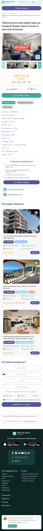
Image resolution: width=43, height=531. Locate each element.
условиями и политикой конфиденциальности (27, 399)
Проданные (6, 490)
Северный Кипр (7, 476)
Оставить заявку (23, 95)
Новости (5, 499)
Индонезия (5, 481)
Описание (7, 107)
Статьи (5, 502)
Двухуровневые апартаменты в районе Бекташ (19, 287)
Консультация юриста (30, 476)
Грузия (4, 485)
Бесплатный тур (15, 195)
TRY (29, 82)
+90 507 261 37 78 (13, 421)
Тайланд (5, 483)
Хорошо (12, 526)
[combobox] (5, 374)
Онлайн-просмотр (16, 189)
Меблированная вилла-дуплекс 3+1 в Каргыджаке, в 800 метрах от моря (18, 337)
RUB (19, 82)
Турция (4, 474)
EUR (13, 82)
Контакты (6, 505)
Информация (8, 103)
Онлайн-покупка (28, 481)
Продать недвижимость (30, 474)
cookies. (25, 522)
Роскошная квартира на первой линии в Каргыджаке (20, 237)
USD (24, 82)
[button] (39, 65)
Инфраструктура (25, 103)
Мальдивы (5, 488)
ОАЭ (3, 478)
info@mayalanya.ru (30, 421)
